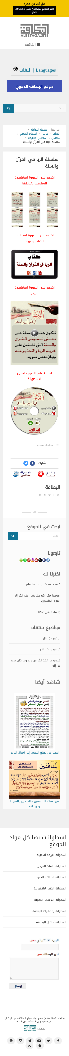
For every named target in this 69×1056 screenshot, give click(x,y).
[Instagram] (45, 495)
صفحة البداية (39, 129)
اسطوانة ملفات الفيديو (51, 866)
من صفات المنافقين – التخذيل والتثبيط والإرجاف (34, 804)
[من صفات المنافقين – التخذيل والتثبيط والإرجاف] (35, 780)
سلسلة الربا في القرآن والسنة (37, 162)
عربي (45, 133)
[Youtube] (39, 1040)
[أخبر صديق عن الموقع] (22, 475)
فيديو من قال (51, 638)
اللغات (56, 133)
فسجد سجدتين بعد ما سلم (43, 584)
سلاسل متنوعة (37, 137)
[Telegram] (30, 1040)
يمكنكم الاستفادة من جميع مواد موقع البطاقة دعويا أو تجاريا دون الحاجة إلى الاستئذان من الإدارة (34, 1020)
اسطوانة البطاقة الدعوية (50, 877)
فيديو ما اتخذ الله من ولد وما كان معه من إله (35, 663)
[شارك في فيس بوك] (32, 463)
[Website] (58, 495)
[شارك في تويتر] (25, 463)
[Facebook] (53, 495)
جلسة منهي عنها (49, 612)
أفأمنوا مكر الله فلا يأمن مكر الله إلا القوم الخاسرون (37, 598)
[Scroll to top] (29, 1045)
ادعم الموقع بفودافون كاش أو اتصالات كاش (34, 10)
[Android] (40, 1045)
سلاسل (55, 137)
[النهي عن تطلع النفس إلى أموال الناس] (34, 722)
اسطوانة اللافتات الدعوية (50, 899)
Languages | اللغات (37, 70)
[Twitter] (49, 495)
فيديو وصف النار (50, 649)
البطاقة (52, 487)
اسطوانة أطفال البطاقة (51, 922)
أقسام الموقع (28, 133)
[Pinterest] (40, 495)
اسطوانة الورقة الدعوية (51, 854)
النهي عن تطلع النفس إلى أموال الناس (34, 752)
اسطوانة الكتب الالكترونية (50, 888)
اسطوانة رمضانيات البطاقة (49, 911)
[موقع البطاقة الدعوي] (34, 32)
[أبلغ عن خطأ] (46, 475)
